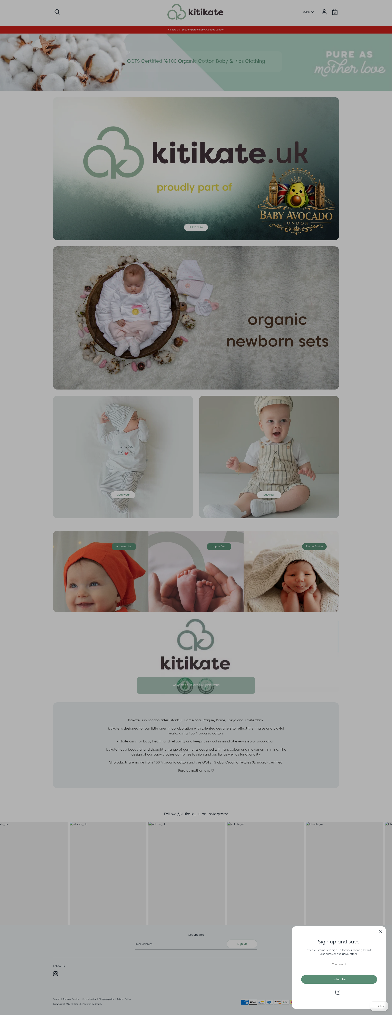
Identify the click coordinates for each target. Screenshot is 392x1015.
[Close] (380, 931)
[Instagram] (337, 992)
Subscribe (339, 979)
